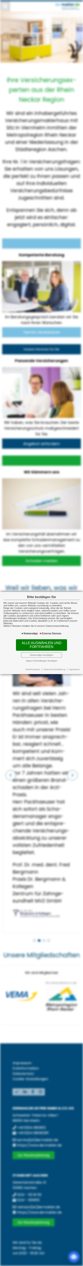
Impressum (74, 669)
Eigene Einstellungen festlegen (41, 660)
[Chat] (74, 1257)
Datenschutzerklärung (54, 669)
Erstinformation (33, 669)
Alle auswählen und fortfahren (42, 645)
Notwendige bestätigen (41, 655)
